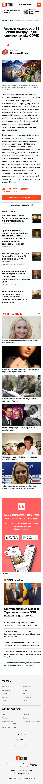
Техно (4, 701)
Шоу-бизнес (27, 697)
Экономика (6, 690)
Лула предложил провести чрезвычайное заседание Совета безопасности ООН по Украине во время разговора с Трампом (15, 237)
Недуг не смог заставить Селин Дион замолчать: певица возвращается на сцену (22, 644)
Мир (9, 45)
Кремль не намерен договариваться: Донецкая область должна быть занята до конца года (14, 297)
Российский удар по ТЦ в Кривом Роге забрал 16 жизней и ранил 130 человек (15, 258)
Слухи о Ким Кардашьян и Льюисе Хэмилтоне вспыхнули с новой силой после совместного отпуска (22, 654)
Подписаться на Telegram (19, 197)
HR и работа (27, 686)
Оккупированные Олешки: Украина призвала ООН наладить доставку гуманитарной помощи (22, 612)
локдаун (6, 191)
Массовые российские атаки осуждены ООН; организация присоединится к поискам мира (16, 276)
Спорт (25, 690)
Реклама (26, 714)
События (5, 697)
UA (18, 734)
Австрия (13, 189)
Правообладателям (9, 727)
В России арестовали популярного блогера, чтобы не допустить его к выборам (22, 664)
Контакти (26, 718)
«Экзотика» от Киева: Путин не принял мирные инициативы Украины (15, 218)
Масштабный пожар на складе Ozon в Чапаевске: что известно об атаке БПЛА (20, 624)
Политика (5, 686)
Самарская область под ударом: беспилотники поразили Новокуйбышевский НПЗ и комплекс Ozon (22, 634)
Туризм (4, 694)
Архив (25, 701)
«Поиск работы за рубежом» (21, 770)
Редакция (5, 718)
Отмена (24, 189)
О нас (4, 714)
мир (16, 191)
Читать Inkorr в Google (19, 205)
